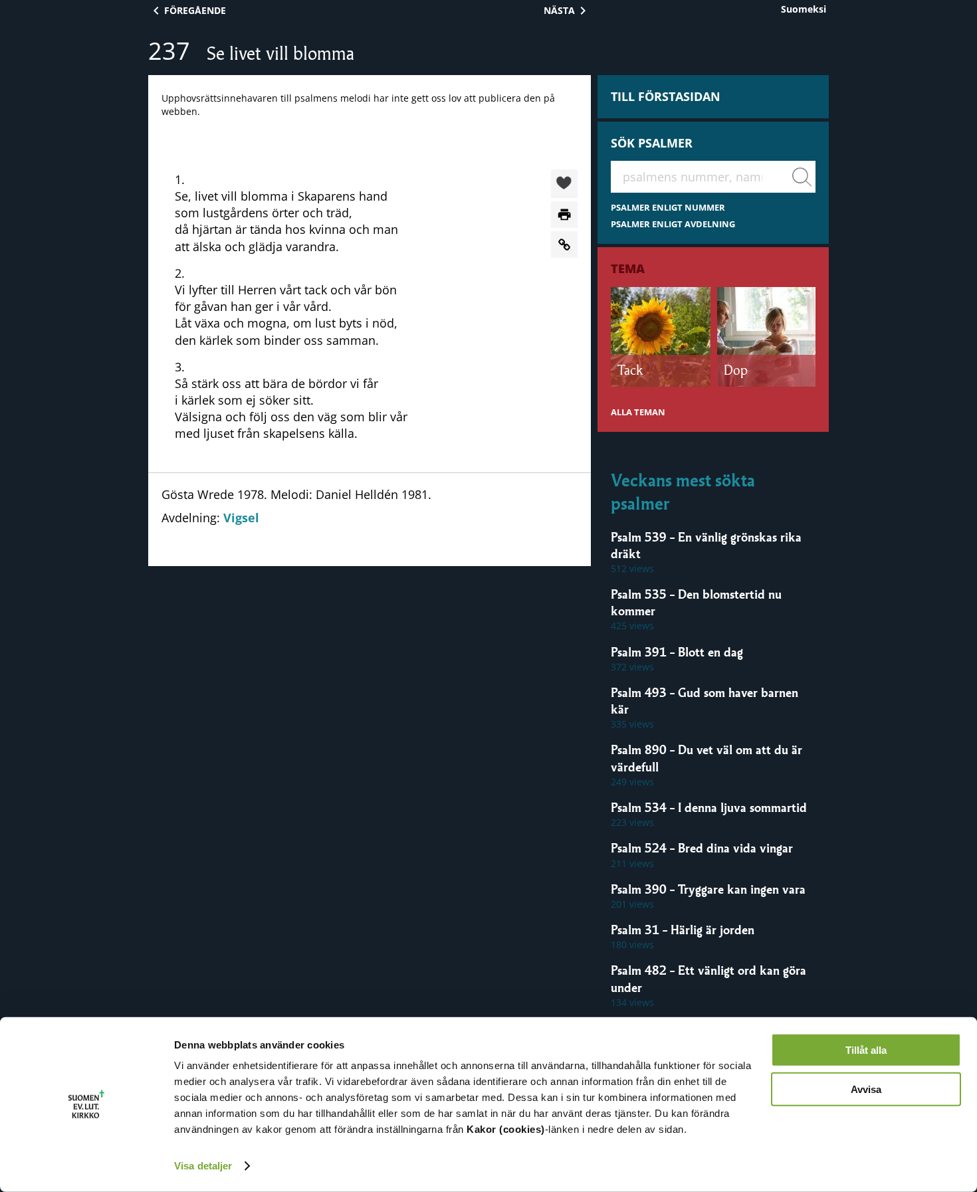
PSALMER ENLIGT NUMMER (668, 207)
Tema (628, 268)
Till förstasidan (665, 96)
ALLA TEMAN (638, 412)
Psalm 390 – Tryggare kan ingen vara (708, 889)
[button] (564, 184)
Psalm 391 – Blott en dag (677, 652)
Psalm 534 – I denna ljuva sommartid (709, 807)
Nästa (559, 10)
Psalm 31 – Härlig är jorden (682, 930)
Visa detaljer (203, 1165)
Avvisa (866, 1088)
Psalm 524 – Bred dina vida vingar (702, 848)
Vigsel (241, 518)
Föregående (195, 10)
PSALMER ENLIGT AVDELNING (673, 224)
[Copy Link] (564, 244)
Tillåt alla (866, 1050)
